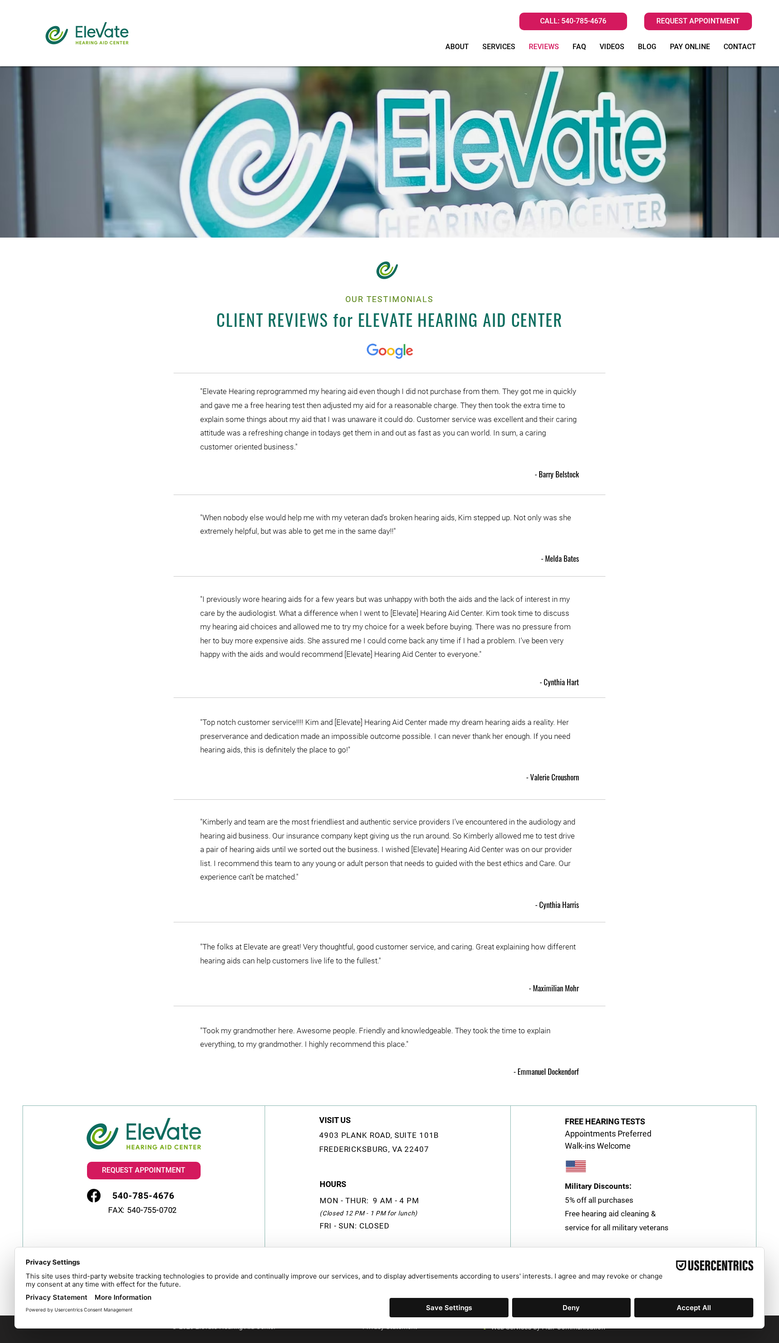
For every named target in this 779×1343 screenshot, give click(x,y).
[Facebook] (94, 1195)
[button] (698, 21)
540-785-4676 (583, 21)
